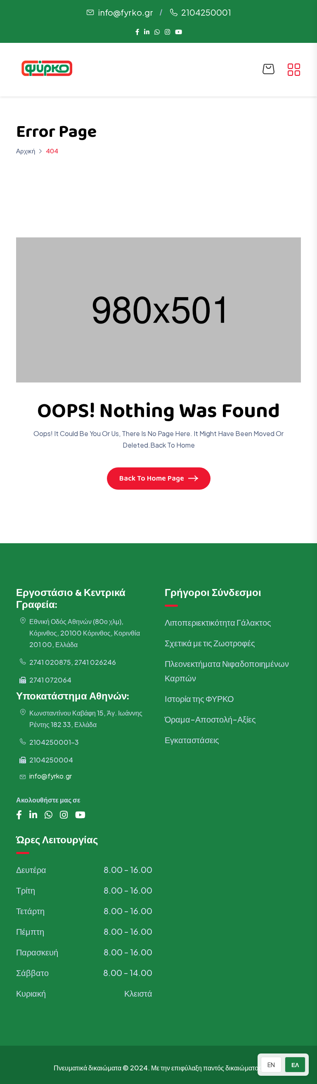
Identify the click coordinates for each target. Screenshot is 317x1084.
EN (271, 1064)
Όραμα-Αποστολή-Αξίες (210, 719)
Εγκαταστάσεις (192, 739)
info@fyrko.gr (125, 12)
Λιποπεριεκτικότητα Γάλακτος (218, 622)
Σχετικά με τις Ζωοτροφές (210, 643)
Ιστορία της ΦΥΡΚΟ (199, 698)
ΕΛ (295, 1064)
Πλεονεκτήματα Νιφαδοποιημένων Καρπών (227, 670)
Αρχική (25, 151)
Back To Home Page (151, 479)
